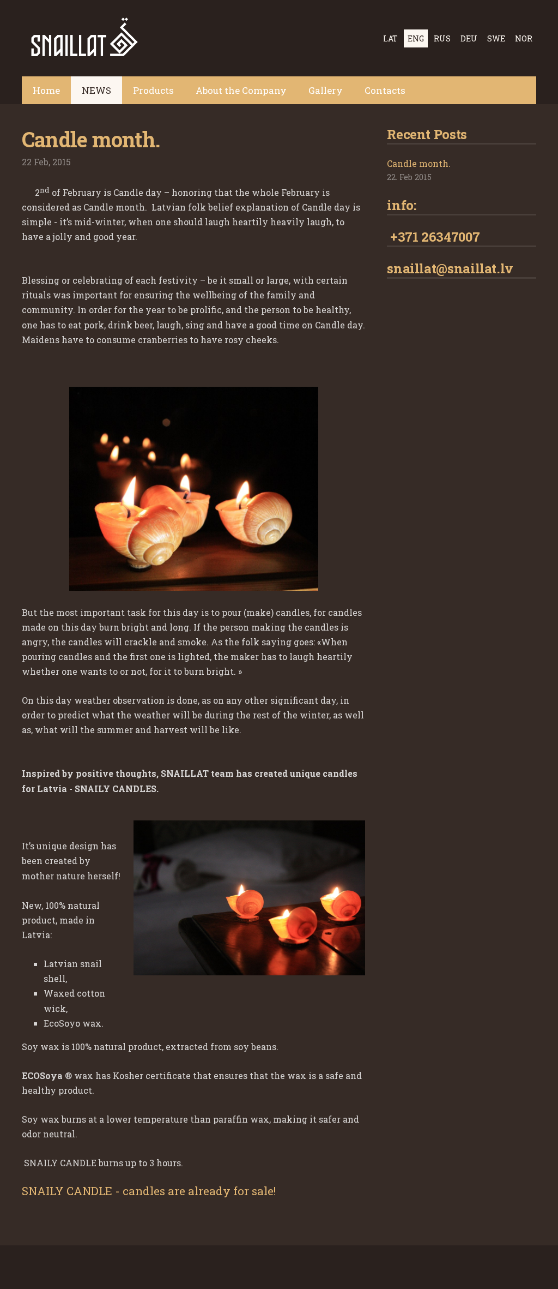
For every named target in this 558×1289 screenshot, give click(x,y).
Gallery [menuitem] (325, 90)
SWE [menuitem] (496, 38)
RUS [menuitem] (442, 38)
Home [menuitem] (46, 90)
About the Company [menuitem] (241, 90)
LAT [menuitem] (390, 38)
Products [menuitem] (153, 90)
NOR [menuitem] (523, 38)
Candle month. (419, 163)
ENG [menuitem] (416, 38)
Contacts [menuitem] (385, 90)
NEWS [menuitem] (96, 90)
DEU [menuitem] (468, 38)
